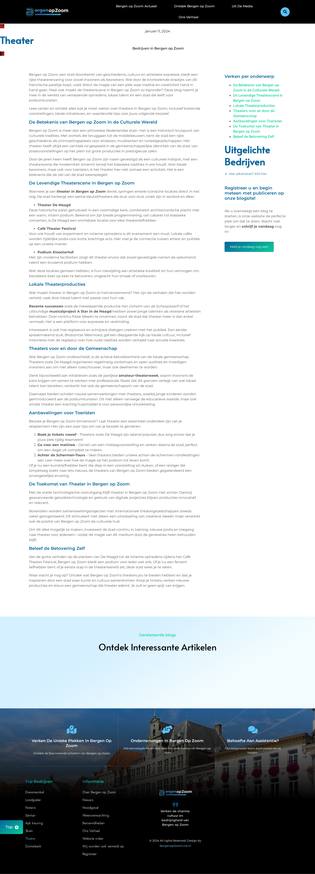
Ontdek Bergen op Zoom (194, 6)
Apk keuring (34, 823)
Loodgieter (33, 799)
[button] (285, 12)
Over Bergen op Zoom (99, 792)
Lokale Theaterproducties (254, 105)
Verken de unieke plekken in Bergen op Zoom (71, 743)
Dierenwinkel (34, 792)
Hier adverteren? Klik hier (248, 174)
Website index (92, 838)
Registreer (89, 853)
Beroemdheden (93, 823)
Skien (29, 830)
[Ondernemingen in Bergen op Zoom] (167, 729)
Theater (30, 838)
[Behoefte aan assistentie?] (253, 729)
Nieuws (87, 799)
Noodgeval (90, 807)
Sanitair (30, 815)
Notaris (30, 807)
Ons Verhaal (188, 17)
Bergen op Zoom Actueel (136, 6)
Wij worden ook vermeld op (103, 846)
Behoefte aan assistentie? (253, 740)
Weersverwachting (95, 815)
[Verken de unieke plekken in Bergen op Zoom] (71, 729)
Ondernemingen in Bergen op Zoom (167, 740)
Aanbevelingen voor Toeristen (257, 121)
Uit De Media (242, 6)
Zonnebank (33, 846)
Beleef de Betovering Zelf (253, 136)
